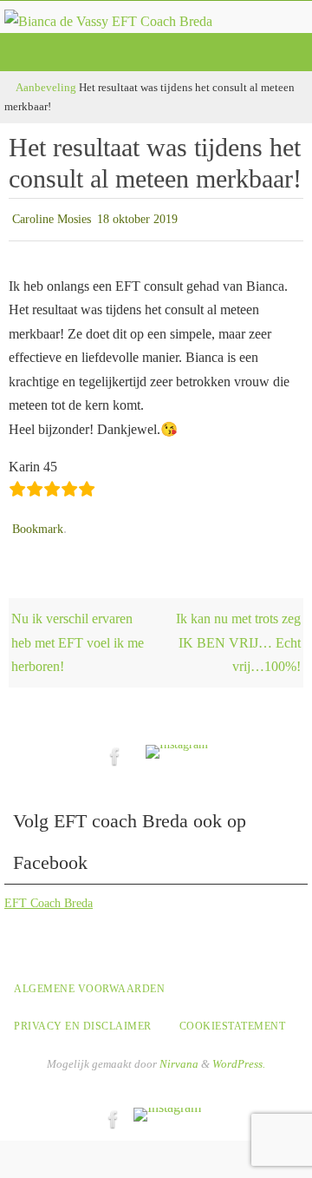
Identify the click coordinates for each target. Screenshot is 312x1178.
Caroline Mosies (51, 217)
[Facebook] (115, 748)
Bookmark (37, 523)
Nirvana (178, 1056)
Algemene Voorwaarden (89, 981)
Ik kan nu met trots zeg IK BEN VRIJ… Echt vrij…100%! (238, 634)
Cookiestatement (232, 1017)
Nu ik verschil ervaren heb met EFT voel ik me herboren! (77, 634)
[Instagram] (176, 743)
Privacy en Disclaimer (83, 1017)
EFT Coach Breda (48, 895)
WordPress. (238, 1056)
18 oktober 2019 (137, 217)
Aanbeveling (46, 87)
